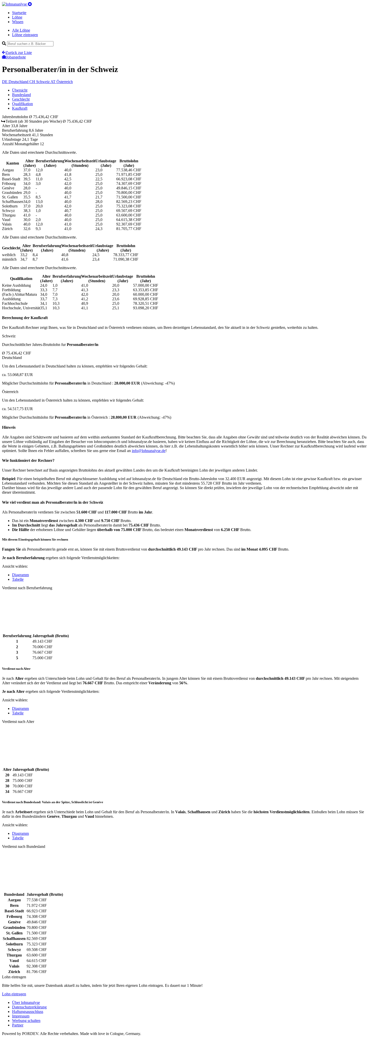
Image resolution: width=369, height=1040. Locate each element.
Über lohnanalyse (26, 1002)
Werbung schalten (26, 1020)
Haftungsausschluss (27, 1011)
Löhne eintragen (25, 35)
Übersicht (19, 90)
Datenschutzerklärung (29, 1007)
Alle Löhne (21, 30)
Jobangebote (16, 57)
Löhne (17, 17)
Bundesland (21, 95)
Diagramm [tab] (20, 575)
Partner (17, 1025)
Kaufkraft (19, 108)
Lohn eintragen (14, 994)
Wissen (17, 22)
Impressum (20, 1016)
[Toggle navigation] (30, 4)
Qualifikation (22, 104)
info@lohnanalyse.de (148, 451)
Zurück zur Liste (19, 52)
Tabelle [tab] (18, 579)
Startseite (19, 13)
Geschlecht (21, 99)
